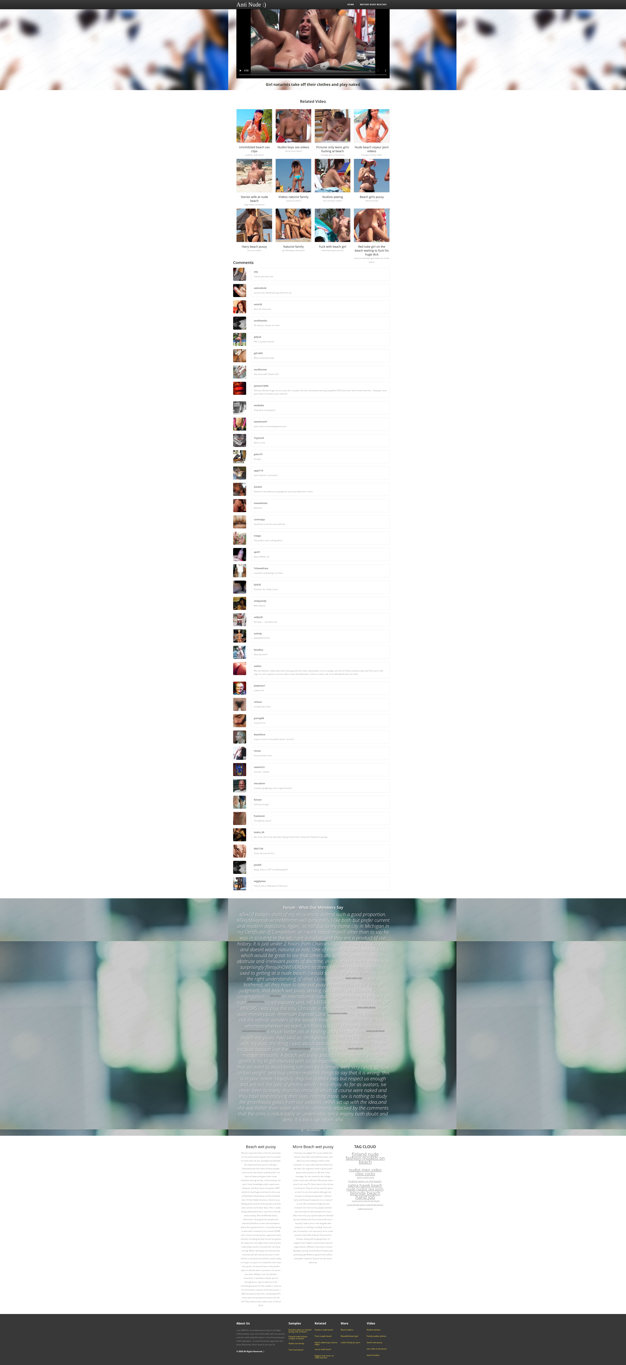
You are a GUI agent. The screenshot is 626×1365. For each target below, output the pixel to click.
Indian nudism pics (353, 977)
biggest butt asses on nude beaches (324, 1357)
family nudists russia (365, 1177)
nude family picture (374, 1204)
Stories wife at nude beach (254, 199)
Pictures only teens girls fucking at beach (332, 149)
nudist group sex (365, 1208)
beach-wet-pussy (374, 1342)
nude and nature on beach (254, 1030)
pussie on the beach (375, 1030)
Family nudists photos (376, 1336)
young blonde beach (356, 1204)
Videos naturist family (293, 197)
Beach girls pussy (372, 197)
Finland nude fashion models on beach (298, 1338)
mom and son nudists (337, 1013)
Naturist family (293, 246)
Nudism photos (373, 1330)
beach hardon (373, 1355)
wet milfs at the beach (377, 1349)
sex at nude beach (323, 1349)
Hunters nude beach (324, 1330)
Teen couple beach (323, 1336)
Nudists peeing (332, 197)
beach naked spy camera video (326, 1343)
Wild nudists (275, 995)
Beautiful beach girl (349, 1336)
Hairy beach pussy (254, 246)
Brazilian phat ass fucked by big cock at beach (300, 1331)
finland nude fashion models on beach (365, 1158)
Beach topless (347, 1330)
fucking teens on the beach (364, 1181)
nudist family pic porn (350, 1342)
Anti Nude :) (251, 4)
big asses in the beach (300, 1048)
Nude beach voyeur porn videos (372, 149)
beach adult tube (355, 1048)
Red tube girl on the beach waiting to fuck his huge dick (372, 250)
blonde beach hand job (365, 1195)
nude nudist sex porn (364, 1189)
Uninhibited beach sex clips (254, 149)
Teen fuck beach (296, 1350)
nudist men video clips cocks (365, 1171)
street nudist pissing (366, 1007)
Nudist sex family (296, 1343)
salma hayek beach (365, 1185)
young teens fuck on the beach (366, 1200)
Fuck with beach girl (332, 246)
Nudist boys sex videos (293, 147)
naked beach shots (255, 1001)
